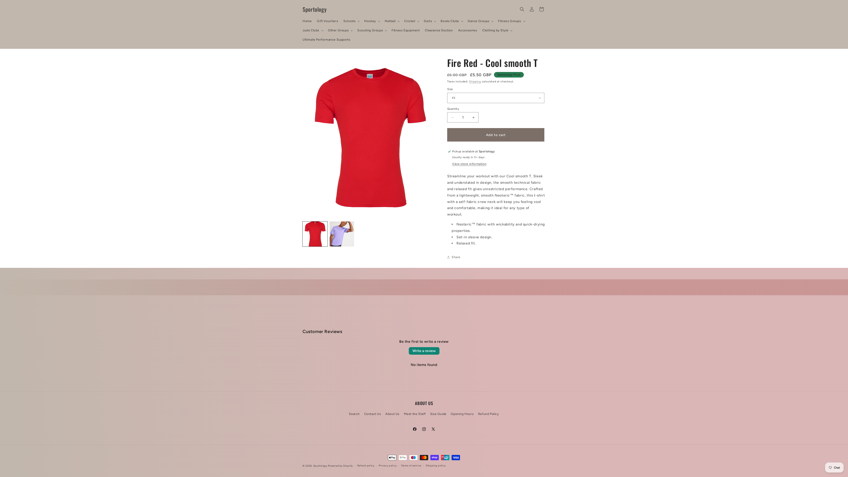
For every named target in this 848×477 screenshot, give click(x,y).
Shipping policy (436, 465)
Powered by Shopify (340, 465)
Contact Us (372, 414)
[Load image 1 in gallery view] (315, 233)
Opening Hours (462, 414)
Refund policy (366, 465)
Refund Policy (488, 414)
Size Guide (438, 414)
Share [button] (456, 257)
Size (450, 89)
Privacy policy (388, 465)
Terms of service (411, 465)
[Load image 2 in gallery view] (342, 233)
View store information (469, 164)
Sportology (320, 465)
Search (354, 414)
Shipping (475, 81)
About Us (392, 414)
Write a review (424, 351)
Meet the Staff (415, 414)
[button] (351, 21)
